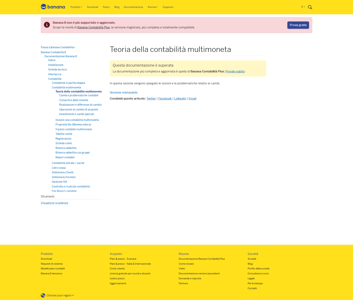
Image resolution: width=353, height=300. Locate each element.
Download (92, 7)
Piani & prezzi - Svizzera (123, 258)
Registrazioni (63, 138)
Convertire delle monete (73, 100)
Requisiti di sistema (52, 263)
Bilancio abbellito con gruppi (73, 152)
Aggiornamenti (118, 283)
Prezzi (106, 7)
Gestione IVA (59, 181)
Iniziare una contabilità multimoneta (77, 120)
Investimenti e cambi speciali (76, 114)
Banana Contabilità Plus (93, 27)
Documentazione (133, 7)
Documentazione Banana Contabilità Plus (202, 258)
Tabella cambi (64, 134)
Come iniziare (186, 263)
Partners (183, 283)
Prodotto (75, 7)
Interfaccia (54, 74)
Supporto (168, 7)
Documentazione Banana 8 (60, 56)
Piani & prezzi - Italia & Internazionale (130, 263)
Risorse (152, 7)
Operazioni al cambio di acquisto (78, 109)
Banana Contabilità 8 (53, 52)
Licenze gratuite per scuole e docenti (130, 273)
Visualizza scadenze (54, 203)
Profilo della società (258, 268)
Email (192, 98)
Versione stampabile (124, 92)
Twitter (151, 98)
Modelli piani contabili (53, 268)
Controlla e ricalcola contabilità (71, 186)
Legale (251, 278)
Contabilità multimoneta (66, 87)
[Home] (53, 7)
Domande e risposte (190, 278)
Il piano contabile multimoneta (74, 129)
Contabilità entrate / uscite (68, 163)
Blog (116, 7)
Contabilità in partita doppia (68, 83)
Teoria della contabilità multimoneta (79, 91)
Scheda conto (64, 143)
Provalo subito (235, 71)
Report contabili (65, 157)
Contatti (252, 288)
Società (252, 258)
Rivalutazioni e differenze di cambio (80, 104)
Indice (52, 60)
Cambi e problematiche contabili (78, 95)
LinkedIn (180, 98)
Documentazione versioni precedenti (199, 273)
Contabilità (54, 79)
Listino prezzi (117, 278)
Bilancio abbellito (66, 148)
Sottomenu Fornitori (64, 177)
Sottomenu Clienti (63, 172)
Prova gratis (298, 25)
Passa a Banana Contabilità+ (58, 47)
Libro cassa (59, 167)
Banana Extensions (51, 273)
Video (182, 268)
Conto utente (117, 268)
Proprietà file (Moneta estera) (73, 124)
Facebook (165, 98)
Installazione (55, 65)
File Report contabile (64, 191)
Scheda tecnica (57, 69)
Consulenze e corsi (258, 273)
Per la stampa (255, 283)
